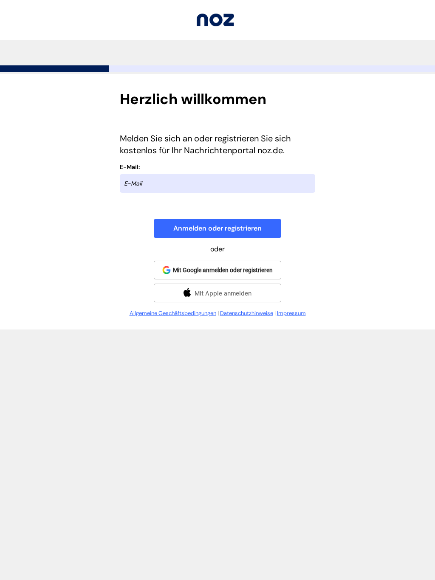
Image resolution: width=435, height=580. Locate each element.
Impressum (291, 313)
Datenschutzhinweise (246, 313)
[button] (217, 228)
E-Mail (129, 167)
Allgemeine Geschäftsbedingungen (173, 313)
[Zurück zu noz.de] (215, 24)
